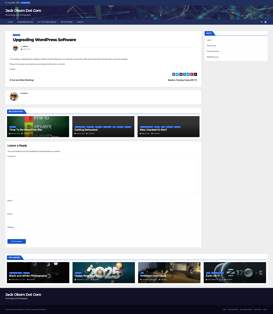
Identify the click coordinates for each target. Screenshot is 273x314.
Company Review (80, 127)
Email (10, 214)
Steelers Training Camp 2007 (181, 80)
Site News (16, 35)
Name (10, 201)
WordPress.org (212, 57)
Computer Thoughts (146, 127)
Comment (11, 156)
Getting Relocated (85, 129)
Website (10, 227)
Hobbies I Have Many (153, 275)
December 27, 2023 (215, 279)
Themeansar (42, 309)
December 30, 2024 (149, 279)
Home (10, 22)
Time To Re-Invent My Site (25, 129)
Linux (208, 273)
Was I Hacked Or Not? (153, 129)
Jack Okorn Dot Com (23, 10)
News (163, 127)
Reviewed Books (25, 22)
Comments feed (213, 51)
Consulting (90, 127)
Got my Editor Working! (22, 80)
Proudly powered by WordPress (15, 309)
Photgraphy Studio (16, 273)
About (80, 22)
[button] (262, 22)
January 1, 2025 (83, 279)
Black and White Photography (28, 275)
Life (114, 127)
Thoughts (128, 127)
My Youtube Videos (47, 22)
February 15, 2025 (18, 279)
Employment (107, 127)
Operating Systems (217, 273)
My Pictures (67, 22)
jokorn (25, 46)
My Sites (157, 127)
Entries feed (211, 46)
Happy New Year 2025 (88, 275)
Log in (209, 40)
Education (99, 127)
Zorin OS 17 (213, 275)
